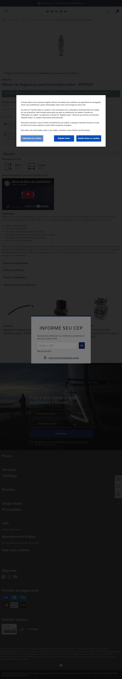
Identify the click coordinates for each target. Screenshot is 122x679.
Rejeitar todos (64, 138)
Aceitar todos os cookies (89, 138)
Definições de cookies (32, 138)
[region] (61, 121)
